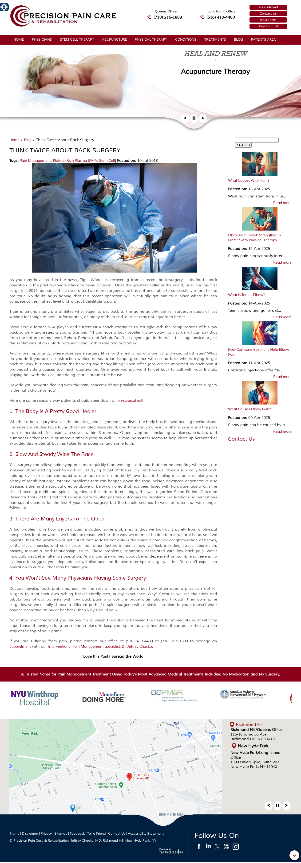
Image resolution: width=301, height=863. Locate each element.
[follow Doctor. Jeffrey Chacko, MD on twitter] (217, 847)
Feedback (77, 834)
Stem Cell (107, 160)
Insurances (268, 20)
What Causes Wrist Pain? (248, 180)
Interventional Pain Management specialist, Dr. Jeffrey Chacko (100, 646)
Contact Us (268, 13)
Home (18, 40)
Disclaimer (30, 834)
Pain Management (35, 160)
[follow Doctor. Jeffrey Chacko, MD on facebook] (199, 847)
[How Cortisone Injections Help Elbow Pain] (260, 334)
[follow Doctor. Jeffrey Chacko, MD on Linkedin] (208, 847)
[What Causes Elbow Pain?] (260, 394)
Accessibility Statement (146, 834)
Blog (238, 40)
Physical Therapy (151, 40)
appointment (20, 646)
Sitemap (60, 834)
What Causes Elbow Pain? (249, 409)
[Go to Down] (294, 855)
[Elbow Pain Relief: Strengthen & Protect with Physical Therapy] (260, 220)
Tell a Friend (96, 834)
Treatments (215, 40)
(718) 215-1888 (168, 17)
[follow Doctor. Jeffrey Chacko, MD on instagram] (235, 847)
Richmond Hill (249, 724)
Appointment (268, 7)
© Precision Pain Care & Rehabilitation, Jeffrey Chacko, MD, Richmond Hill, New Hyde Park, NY (82, 841)
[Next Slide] (203, 120)
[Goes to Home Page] (63, 26)
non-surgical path (129, 400)
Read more (282, 203)
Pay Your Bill (268, 26)
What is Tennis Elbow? (246, 295)
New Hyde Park (253, 745)
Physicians (42, 40)
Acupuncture (114, 40)
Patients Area (263, 40)
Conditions (185, 40)
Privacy (46, 834)
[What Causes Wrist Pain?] (260, 165)
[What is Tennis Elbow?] (260, 280)
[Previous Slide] (185, 120)
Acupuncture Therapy (215, 71)
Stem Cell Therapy (77, 40)
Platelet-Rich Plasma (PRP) (75, 160)
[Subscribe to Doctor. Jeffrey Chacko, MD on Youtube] (226, 847)
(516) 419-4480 (220, 17)
